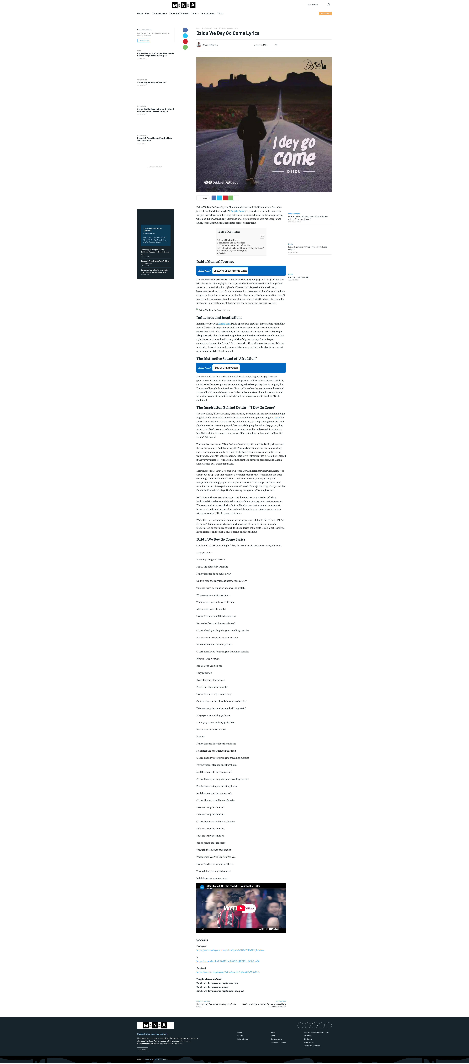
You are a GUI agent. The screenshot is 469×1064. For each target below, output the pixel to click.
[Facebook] (185, 30)
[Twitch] (322, 1025)
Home (198, 28)
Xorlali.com (224, 323)
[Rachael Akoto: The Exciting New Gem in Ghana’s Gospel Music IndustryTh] (155, 69)
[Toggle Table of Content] (261, 236)
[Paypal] (315, 1025)
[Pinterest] (185, 41)
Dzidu (276, 417)
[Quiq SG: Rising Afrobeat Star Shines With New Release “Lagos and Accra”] (310, 203)
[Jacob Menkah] (199, 44)
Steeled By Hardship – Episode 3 (151, 82)
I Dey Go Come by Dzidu (298, 277)
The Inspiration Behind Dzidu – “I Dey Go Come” (241, 248)
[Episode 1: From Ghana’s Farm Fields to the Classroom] (155, 153)
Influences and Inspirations (232, 242)
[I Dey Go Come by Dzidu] (310, 264)
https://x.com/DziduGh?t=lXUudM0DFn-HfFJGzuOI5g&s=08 (228, 960)
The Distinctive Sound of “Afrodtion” (236, 245)
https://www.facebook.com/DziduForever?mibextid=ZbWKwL (228, 971)
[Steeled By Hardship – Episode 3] (155, 95)
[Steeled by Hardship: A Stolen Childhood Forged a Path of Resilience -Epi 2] (155, 124)
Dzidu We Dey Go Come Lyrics (233, 250)
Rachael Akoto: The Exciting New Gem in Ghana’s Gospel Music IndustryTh (155, 54)
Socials (222, 253)
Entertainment (142, 79)
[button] (329, 4)
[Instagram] (307, 1025)
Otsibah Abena (149, 234)
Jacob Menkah (211, 45)
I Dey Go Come (237, 210)
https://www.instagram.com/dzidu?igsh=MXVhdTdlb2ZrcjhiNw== (230, 949)
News (139, 50)
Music (215, 28)
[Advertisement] (155, 183)
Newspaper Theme (152, 1059)
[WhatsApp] (185, 47)
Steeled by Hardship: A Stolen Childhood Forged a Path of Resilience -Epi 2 (155, 110)
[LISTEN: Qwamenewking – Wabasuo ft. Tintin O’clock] (310, 233)
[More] (236, 198)
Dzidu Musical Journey (230, 240)
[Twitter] (185, 35)
